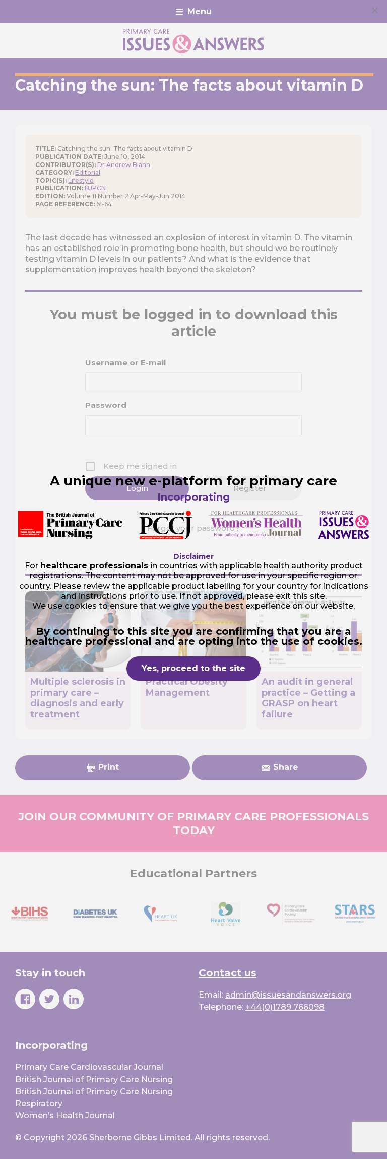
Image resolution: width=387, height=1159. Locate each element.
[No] (374, 10)
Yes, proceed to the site (193, 668)
